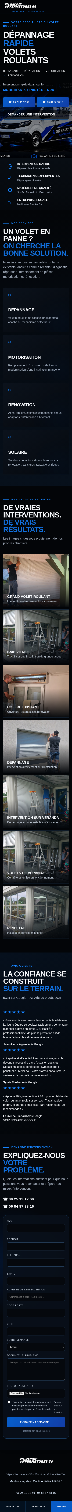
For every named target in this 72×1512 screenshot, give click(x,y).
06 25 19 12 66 (25, 1492)
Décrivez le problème (23, 1355)
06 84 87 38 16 (46, 1492)
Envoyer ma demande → (36, 1422)
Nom (10, 1220)
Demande (61, 1506)
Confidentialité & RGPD (48, 1481)
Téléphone (14, 1255)
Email (11, 1273)
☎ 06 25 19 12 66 (18, 1199)
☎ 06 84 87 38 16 (18, 1206)
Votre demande (18, 1340)
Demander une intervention (36, 114)
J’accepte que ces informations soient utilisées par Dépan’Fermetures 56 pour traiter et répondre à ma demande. (37, 1407)
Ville (10, 1324)
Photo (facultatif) (20, 1386)
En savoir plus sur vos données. (58, 1407)
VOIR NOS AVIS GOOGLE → (21, 1120)
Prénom (12, 1239)
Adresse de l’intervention (26, 1289)
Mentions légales (20, 1481)
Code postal (16, 1305)
